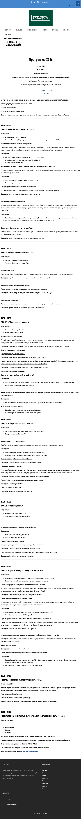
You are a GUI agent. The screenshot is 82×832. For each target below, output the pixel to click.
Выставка (44, 770)
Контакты (44, 789)
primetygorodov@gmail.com (10, 804)
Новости (44, 786)
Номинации (45, 778)
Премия (44, 775)
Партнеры (45, 783)
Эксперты (44, 781)
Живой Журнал (46, 2)
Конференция (46, 773)
